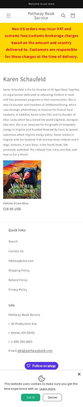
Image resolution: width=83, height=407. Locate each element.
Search (13, 241)
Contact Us (16, 251)
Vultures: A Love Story (15, 203)
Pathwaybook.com (21, 261)
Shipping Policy (19, 270)
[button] (8, 15)
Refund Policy (18, 280)
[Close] (79, 374)
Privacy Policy (18, 289)
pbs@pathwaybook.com (35, 350)
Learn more (48, 389)
